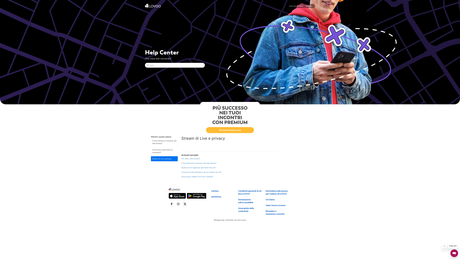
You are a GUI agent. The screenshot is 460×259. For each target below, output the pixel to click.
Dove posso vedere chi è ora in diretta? (197, 177)
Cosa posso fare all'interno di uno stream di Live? (201, 172)
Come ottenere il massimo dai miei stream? (164, 142)
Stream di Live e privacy (162, 159)
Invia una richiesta (296, 6)
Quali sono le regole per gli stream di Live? (198, 168)
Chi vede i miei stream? (190, 159)
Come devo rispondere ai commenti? (162, 151)
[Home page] (153, 7)
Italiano (309, 6)
